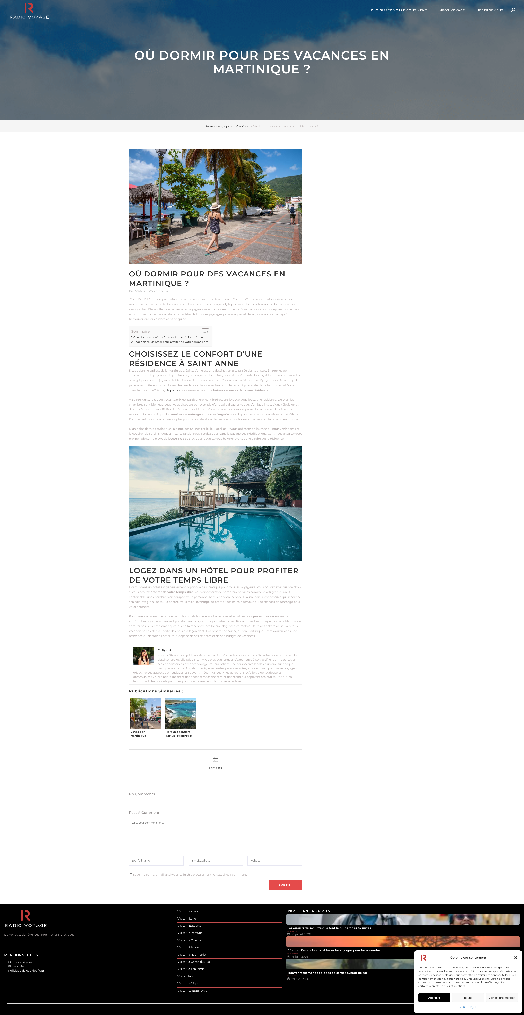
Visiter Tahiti (186, 976)
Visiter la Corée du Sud (193, 962)
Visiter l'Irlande (188, 947)
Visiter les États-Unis (192, 991)
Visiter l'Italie (186, 918)
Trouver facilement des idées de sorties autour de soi (327, 973)
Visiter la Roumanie (191, 955)
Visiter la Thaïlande (190, 969)
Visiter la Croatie (189, 940)
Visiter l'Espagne (189, 926)
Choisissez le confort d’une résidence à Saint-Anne (168, 337)
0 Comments (158, 290)
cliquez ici (173, 390)
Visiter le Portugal (190, 933)
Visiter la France (188, 911)
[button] (516, 958)
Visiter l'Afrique (188, 983)
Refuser (468, 997)
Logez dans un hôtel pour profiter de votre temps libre (171, 341)
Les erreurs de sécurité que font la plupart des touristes (329, 928)
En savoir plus (292, 931)
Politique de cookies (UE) (26, 970)
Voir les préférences (502, 997)
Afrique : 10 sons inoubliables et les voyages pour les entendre (333, 950)
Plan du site (16, 966)
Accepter (434, 997)
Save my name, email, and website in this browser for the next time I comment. (190, 874)
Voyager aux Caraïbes (233, 126)
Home (210, 126)
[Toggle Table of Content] (203, 331)
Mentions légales (468, 1007)
